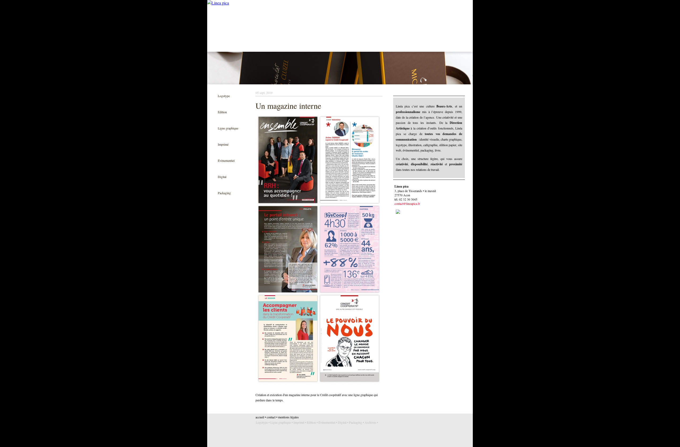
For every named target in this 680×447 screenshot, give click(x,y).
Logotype (224, 96)
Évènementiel (226, 160)
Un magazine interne (288, 105)
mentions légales (288, 417)
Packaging (224, 193)
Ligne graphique (228, 128)
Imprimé (223, 144)
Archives (370, 422)
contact (271, 417)
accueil (260, 417)
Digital (222, 177)
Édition (222, 112)
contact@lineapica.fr (407, 203)
